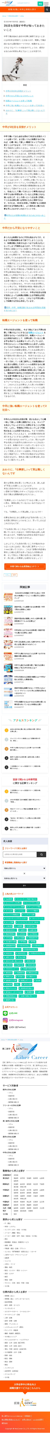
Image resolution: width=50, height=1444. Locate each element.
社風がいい (32, 976)
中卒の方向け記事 (13, 15)
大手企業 (8, 938)
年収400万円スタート (13, 949)
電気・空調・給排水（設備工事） (16, 1349)
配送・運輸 (8, 1358)
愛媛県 (29, 1205)
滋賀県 (22, 1196)
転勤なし (40, 992)
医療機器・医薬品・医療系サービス (17, 1242)
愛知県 (35, 1193)
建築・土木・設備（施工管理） (15, 1343)
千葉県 (42, 1184)
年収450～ (9, 953)
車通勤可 (30, 992)
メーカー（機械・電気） (13, 1233)
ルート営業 (9, 922)
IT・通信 (7, 1223)
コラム (22, 15)
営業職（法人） (10, 1296)
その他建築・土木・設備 (13, 1352)
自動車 (7, 1258)
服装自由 (8, 973)
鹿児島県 (23, 1211)
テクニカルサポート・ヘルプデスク (17, 1340)
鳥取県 (16, 1202)
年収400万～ (38, 946)
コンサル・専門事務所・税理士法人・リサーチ (20, 1252)
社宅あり (20, 976)
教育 (6, 1277)
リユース (8, 1261)
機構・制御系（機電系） (13, 1333)
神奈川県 (23, 1187)
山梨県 (42, 1190)
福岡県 (16, 1208)
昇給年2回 (19, 965)
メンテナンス (9, 1368)
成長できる (9, 957)
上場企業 (8, 926)
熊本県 (35, 1208)
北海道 (16, 1175)
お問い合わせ (26, 1419)
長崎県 (29, 1208)
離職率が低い (10, 1000)
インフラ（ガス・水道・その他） (16, 1230)
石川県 (29, 1190)
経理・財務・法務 (11, 1321)
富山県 (22, 1190)
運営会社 (5, 1423)
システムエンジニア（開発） (14, 1327)
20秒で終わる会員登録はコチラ (23, 566)
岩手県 (22, 1178)
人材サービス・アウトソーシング (16, 1255)
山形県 (42, 1178)
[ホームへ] (9, 3)
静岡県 (29, 1193)
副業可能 (33, 930)
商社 (6, 1239)
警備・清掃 (8, 1280)
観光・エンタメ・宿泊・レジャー (16, 1270)
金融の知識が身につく (28, 996)
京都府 (29, 1196)
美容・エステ (9, 1273)
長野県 (16, 1193)
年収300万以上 (24, 946)
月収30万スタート (11, 969)
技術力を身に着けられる (13, 961)
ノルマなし (21, 911)
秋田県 (35, 1178)
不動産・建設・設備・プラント (15, 1248)
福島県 (16, 1181)
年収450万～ (22, 953)
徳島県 (16, 1205)
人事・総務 (8, 1318)
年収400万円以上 (31, 949)
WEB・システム (10, 1226)
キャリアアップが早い (13, 903)
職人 (17, 984)
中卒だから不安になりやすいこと (20, 96)
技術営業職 (8, 1302)
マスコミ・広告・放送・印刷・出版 (17, 1283)
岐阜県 (22, 1193)
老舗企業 (8, 984)
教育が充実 (31, 961)
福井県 (35, 1190)
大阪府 (35, 1196)
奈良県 (16, 1199)
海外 (15, 1214)
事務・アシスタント (11, 1324)
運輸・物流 (8, 1267)
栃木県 (22, 1184)
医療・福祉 (8, 1355)
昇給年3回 (31, 965)
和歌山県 (23, 1199)
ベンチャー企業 (29, 914)
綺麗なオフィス (26, 980)
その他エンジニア (11, 1336)
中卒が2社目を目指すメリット (18, 91)
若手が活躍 (27, 984)
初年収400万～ (10, 930)
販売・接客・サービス (12, 1305)
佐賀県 (22, 1208)
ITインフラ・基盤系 (11, 1330)
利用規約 (28, 1416)
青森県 (16, 1178)
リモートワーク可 (37, 918)
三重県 (16, 1196)
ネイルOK (8, 911)
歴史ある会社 (33, 973)
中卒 (14, 575)
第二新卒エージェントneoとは (12, 1416)
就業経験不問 (10, 946)
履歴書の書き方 (13, 1102)
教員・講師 (8, 1362)
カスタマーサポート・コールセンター (17, 1311)
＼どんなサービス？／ (23, 3)
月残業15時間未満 (28, 969)
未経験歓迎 (20, 973)
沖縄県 (30, 1211)
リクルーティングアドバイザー (16, 918)
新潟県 (16, 1190)
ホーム (4, 15)
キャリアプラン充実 (32, 903)
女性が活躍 (20, 938)
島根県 (22, 1202)
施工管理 (8, 965)
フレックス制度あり (12, 914)
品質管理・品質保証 (11, 1371)
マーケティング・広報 (12, 1315)
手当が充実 (21, 957)
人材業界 (19, 926)
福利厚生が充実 (10, 980)
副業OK (23, 930)
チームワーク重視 (34, 907)
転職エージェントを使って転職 (19, 101)
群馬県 (29, 1184)
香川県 (22, 1205)
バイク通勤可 (33, 911)
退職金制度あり (10, 996)
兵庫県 (42, 1196)
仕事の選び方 (12, 1099)
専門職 (32, 942)
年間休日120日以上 (37, 953)
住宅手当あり (31, 926)
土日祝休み (34, 934)
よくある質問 (37, 1419)
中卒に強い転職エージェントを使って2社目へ (25, 105)
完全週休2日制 (10, 942)
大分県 (42, 1208)
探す (24, 885)
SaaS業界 (8, 899)
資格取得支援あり (26, 988)
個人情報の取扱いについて (11, 1419)
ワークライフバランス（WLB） (28, 922)
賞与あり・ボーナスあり (13, 992)
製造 (6, 1365)
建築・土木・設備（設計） (14, 1346)
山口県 (42, 1202)
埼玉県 (35, 1184)
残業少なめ (9, 976)
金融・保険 (8, 1245)
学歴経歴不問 (33, 938)
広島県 (35, 1202)
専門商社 (23, 942)
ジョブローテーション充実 (14, 907)
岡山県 (29, 1202)
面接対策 (11, 1096)
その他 (7, 1286)
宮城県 (29, 1178)
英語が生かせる (10, 988)
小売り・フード (10, 1264)
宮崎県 (16, 1211)
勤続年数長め (10, 934)
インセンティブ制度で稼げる (26, 899)
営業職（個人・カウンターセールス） (17, 1299)
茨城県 (16, 1184)
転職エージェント (35, 332)
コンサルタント (10, 1308)
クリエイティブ (10, 1374)
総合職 (38, 980)
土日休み (22, 934)
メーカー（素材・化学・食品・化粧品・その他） (21, 1236)
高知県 (35, 1205)
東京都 (16, 1187)
